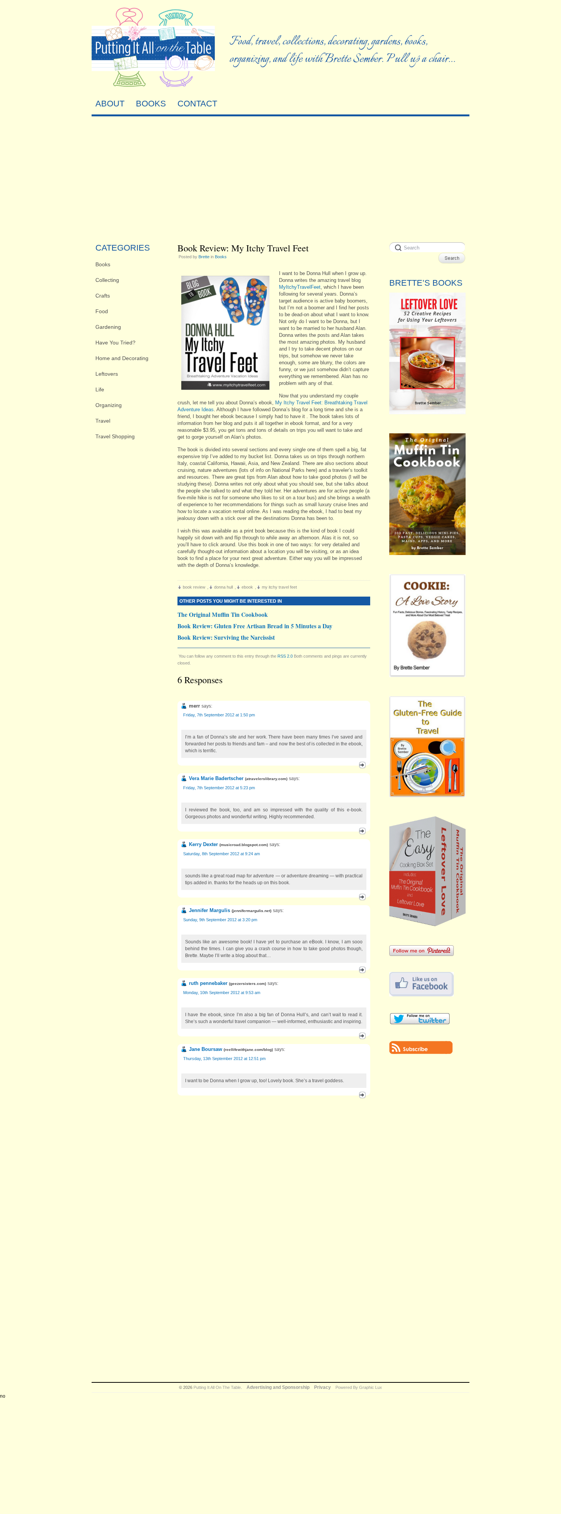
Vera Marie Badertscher (216, 778)
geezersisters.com (247, 983)
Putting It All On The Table (217, 1387)
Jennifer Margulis (209, 910)
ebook (247, 587)
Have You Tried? (115, 342)
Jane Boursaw (205, 1049)
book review (194, 587)
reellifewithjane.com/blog (248, 1049)
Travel (102, 421)
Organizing (108, 405)
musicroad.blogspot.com (244, 845)
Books (102, 264)
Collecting (107, 280)
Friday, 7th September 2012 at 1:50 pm (219, 715)
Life (99, 389)
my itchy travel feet (279, 587)
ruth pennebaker (208, 983)
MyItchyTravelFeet (300, 287)
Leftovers (106, 374)
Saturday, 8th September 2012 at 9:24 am (221, 853)
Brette (204, 256)
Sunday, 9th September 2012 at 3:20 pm (220, 919)
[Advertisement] (280, 177)
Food (101, 311)
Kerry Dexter (203, 844)
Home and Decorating (121, 358)
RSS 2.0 (285, 656)
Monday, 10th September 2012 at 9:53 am (221, 992)
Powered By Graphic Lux (358, 1387)
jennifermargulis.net (251, 911)
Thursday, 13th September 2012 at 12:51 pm (224, 1058)
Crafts (102, 296)
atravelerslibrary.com (266, 779)
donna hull (223, 587)
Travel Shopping (115, 436)
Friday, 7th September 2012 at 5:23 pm (219, 787)
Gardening (108, 327)
